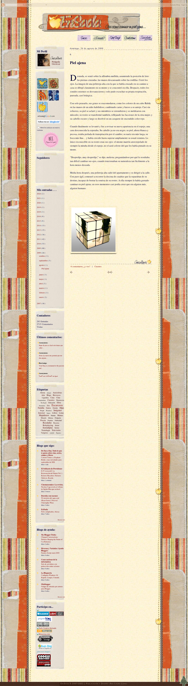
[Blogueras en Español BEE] (51, 147)
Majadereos (44, 415)
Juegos (48, 413)
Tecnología (45, 430)
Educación (51, 402)
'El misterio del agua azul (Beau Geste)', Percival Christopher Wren (50, 500)
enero (41, 297)
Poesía (43, 420)
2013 (39, 230)
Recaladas (47, 422)
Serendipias (48, 427)
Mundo (43, 418)
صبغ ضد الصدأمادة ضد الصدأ (48, 376)
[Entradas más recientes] (71, 272)
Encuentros (42, 406)
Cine (53, 397)
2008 (39, 252)
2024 (39, 193)
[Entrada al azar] (42, 111)
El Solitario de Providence (51, 468)
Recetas (56, 423)
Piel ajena (45, 268)
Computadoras (42, 400)
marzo (41, 288)
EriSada (44, 509)
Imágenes (58, 410)
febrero (42, 292)
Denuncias (60, 400)
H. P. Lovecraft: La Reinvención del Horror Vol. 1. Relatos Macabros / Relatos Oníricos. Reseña (52, 474)
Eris (48, 405)
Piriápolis (58, 418)
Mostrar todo (61, 520)
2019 (39, 207)
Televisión (56, 430)
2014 (39, 225)
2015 (39, 221)
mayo (41, 279)
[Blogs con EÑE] (44, 631)
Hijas (62, 407)
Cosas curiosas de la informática (49, 560)
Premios (50, 420)
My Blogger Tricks (48, 534)
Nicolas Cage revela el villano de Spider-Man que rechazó (52, 488)
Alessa (42, 392)
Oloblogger (45, 584)
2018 (39, 212)
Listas (61, 413)
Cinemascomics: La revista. (52, 484)
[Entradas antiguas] (148, 272)
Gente (55, 407)
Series (57, 427)
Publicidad (58, 420)
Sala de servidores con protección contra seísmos (50, 565)
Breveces (57, 395)
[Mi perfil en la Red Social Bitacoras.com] (43, 634)
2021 (39, 198)
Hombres (49, 410)
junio (41, 274)
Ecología (44, 403)
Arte (43, 395)
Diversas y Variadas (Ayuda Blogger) (52, 549)
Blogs (49, 395)
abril (41, 283)
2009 (39, 248)
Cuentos (51, 400)
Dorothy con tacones (49, 495)
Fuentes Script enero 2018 (50, 553)
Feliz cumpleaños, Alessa (50, 511)
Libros (54, 413)
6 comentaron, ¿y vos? (81, 266)
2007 (39, 303)
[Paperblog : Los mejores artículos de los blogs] (44, 621)
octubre (42, 256)
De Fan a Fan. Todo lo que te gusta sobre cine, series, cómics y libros (51, 453)
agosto (41, 265)
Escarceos (57, 405)
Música (50, 418)
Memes (60, 415)
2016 (39, 216)
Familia (41, 407)
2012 (39, 234)
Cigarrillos (45, 398)
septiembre (43, 260)
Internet (41, 412)
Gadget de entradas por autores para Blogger (52, 587)
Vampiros (44, 432)
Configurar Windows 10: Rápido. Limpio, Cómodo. (50, 576)
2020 (39, 202)
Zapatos (58, 433)
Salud (57, 425)
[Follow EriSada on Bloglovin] (49, 123)
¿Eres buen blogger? (43, 651)
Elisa (59, 402)
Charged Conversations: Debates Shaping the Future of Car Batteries (51, 539)
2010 (39, 243)
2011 (39, 239)
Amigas (49, 393)
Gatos (48, 407)
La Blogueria (46, 573)
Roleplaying (48, 425)
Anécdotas (57, 392)
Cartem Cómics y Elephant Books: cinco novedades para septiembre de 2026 (51, 459)
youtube (52, 433)
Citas (58, 397)
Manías (53, 415)
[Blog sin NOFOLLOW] (45, 642)
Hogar (42, 410)
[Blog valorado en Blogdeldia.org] (45, 646)
